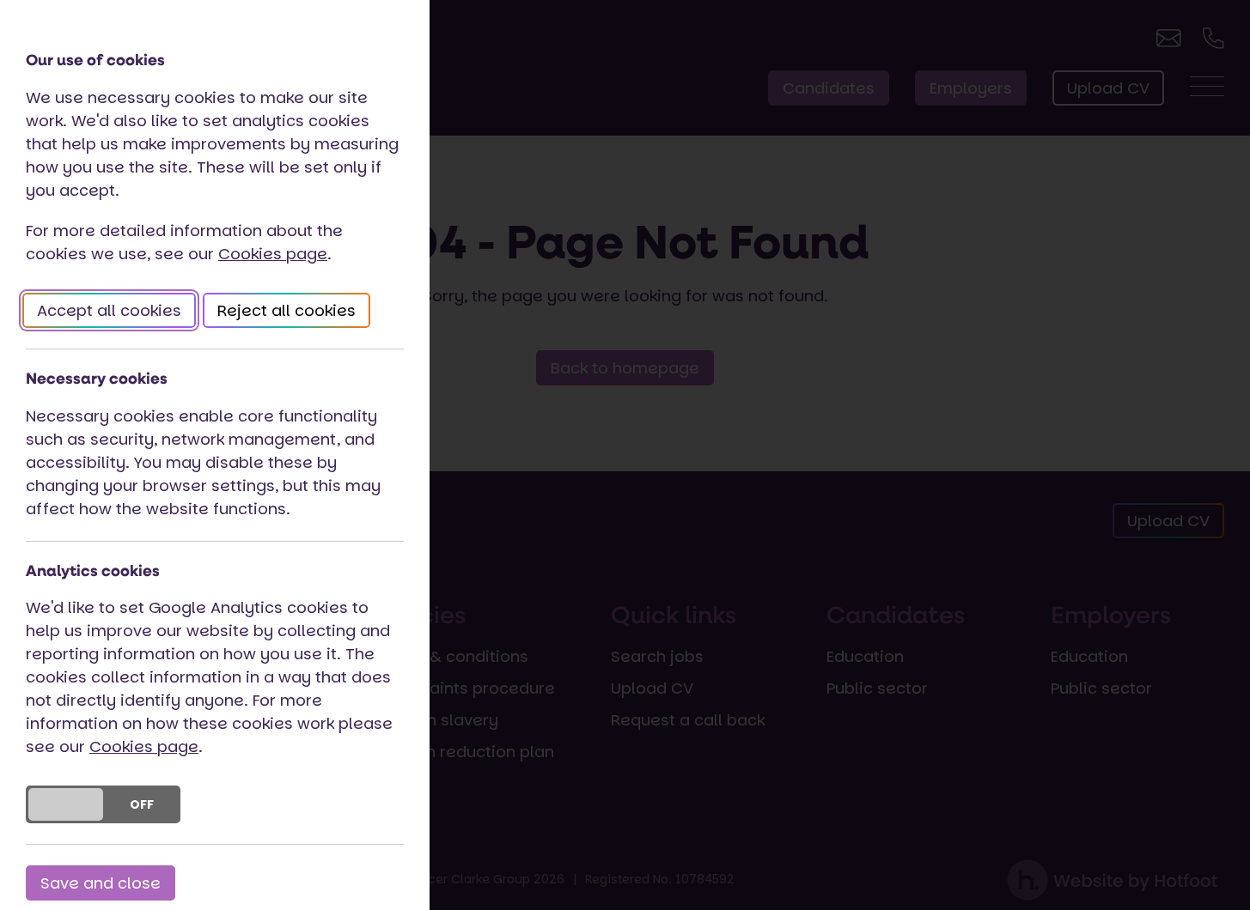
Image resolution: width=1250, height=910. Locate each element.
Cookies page (272, 253)
